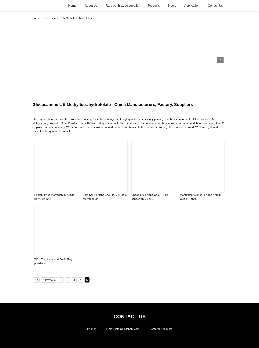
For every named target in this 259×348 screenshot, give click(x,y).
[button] (220, 60)
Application (191, 5)
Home (72, 5)
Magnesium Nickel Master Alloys (118, 123)
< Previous (49, 279)
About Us (91, 5)
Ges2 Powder (69, 123)
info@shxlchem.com (127, 328)
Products (154, 5)
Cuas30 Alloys (87, 123)
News (172, 5)
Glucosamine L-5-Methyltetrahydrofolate (68, 18)
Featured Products (161, 328)
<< (36, 279)
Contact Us (215, 5)
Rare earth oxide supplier (123, 5)
